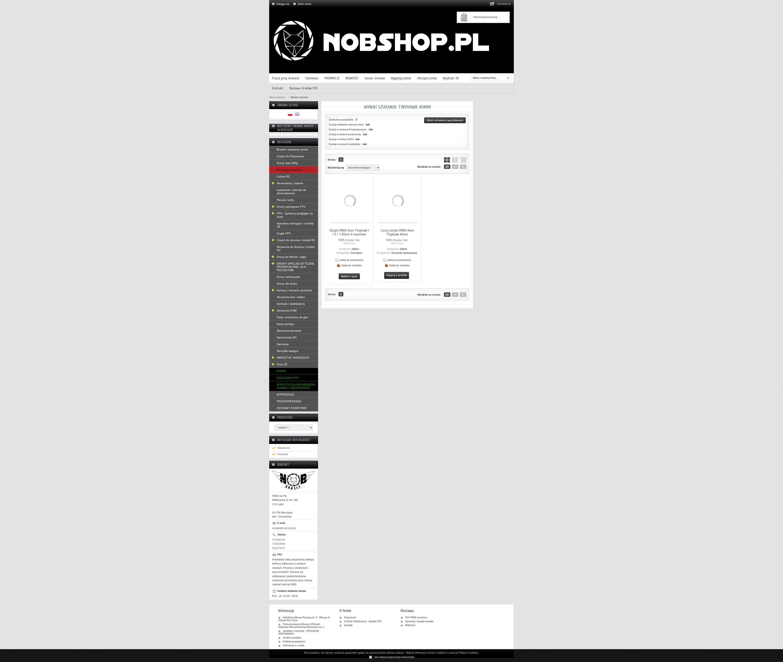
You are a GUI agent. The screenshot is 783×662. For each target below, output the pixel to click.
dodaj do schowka (351, 265)
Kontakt (277, 88)
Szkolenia (311, 78)
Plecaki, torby (285, 200)
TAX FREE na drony (416, 617)
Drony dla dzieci (287, 283)
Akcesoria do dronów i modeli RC (296, 248)
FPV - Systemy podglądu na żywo (295, 215)
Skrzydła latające (288, 351)
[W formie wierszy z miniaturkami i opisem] (455, 160)
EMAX (355, 249)
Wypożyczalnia (401, 78)
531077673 (278, 548)
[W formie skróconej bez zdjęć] (463, 160)
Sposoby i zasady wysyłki (419, 621)
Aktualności (283, 448)
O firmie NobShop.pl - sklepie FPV (363, 621)
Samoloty (283, 344)
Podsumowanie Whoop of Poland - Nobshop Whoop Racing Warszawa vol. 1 (301, 626)
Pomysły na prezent (289, 169)
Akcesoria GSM (287, 310)
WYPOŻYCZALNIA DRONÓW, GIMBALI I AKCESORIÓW (296, 386)
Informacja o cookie (293, 645)
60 (463, 166)
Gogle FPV (284, 233)
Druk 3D (282, 364)
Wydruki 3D (451, 78)
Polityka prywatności (294, 641)
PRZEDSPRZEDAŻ (289, 401)
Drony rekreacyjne (288, 276)
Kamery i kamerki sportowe (294, 290)
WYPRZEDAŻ (285, 394)
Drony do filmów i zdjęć (291, 256)
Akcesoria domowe (289, 330)
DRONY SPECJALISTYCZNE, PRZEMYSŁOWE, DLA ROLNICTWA (296, 267)
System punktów (292, 637)
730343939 (278, 543)
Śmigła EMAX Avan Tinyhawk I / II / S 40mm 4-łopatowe (349, 232)
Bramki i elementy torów (292, 149)
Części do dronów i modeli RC (296, 240)
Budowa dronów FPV (304, 88)
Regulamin (350, 617)
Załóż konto (304, 4)
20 (447, 166)
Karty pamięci (285, 324)
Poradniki (282, 454)
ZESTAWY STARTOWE (292, 408)
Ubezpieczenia (427, 78)
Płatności (410, 625)
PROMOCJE (332, 78)
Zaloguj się (282, 4)
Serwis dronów (374, 78)
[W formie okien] (447, 160)
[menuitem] (285, 78)
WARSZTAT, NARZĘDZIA (293, 357)
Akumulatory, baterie (290, 183)
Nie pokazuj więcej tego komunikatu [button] (394, 657)
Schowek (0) (504, 3)
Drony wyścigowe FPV (291, 206)
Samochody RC (287, 337)
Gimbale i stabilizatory (291, 303)
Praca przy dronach (285, 78)
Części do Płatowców (290, 156)
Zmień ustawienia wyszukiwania (445, 120)
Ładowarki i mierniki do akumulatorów (291, 191)
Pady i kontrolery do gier (292, 317)
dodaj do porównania (351, 260)
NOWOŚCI (352, 78)
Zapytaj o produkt (396, 275)
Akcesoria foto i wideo (291, 297)
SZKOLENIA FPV (288, 377)
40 (455, 166)
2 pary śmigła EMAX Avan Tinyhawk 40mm (397, 232)
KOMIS (281, 371)
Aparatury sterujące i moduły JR (295, 225)
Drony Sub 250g (287, 163)
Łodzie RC (283, 176)
